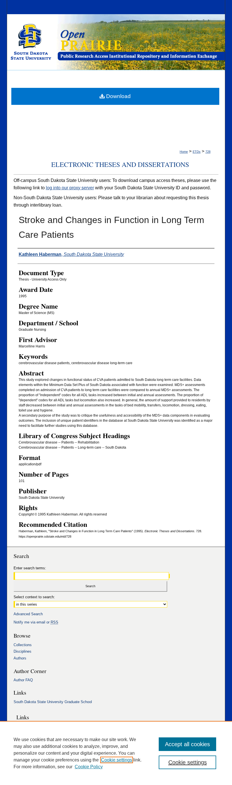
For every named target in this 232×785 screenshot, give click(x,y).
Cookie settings (116, 760)
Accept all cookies (187, 744)
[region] (116, 753)
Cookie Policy (89, 766)
